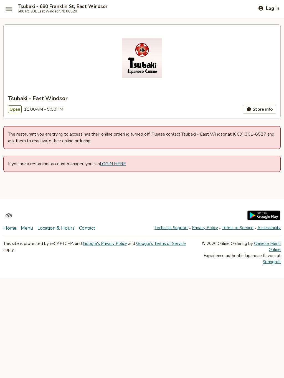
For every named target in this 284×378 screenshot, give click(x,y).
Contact (87, 228)
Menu (27, 228)
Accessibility (269, 228)
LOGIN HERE (113, 164)
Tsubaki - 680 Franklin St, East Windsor (63, 6)
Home (9, 228)
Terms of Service (237, 228)
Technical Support (171, 228)
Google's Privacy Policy (105, 243)
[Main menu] (9, 9)
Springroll (272, 262)
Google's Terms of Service (161, 243)
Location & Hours (56, 228)
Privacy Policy (205, 228)
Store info (262, 109)
